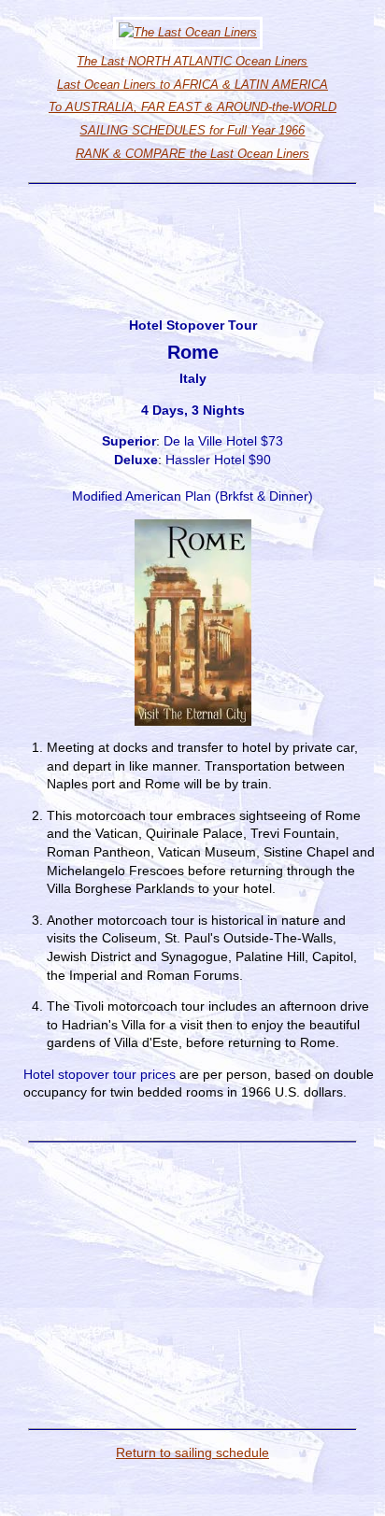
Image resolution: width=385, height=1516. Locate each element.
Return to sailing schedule (192, 1452)
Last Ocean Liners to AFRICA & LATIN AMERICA (192, 85)
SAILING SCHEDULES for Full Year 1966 (192, 130)
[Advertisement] (192, 233)
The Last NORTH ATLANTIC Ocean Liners (192, 61)
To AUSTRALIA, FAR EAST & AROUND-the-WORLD (192, 107)
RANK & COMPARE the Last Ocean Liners (192, 154)
